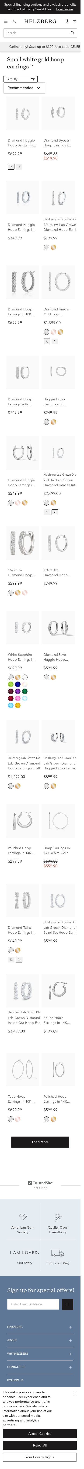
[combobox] (40, 33)
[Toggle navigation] (6, 21)
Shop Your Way (58, 1263)
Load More (40, 1142)
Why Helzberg (17, 1354)
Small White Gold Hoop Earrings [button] (35, 63)
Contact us (16, 1367)
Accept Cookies (39, 1433)
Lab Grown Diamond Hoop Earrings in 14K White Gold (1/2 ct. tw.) (26, 768)
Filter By (12, 79)
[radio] (11, 167)
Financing (15, 1327)
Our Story (24, 1263)
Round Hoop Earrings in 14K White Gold (55, 1022)
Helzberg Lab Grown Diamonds (29, 758)
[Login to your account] (14, 21)
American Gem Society (23, 1230)
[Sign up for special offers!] (67, 1304)
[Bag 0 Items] (74, 21)
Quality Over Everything (58, 1230)
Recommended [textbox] (20, 88)
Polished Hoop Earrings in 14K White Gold (20, 853)
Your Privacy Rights (39, 1457)
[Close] (75, 1393)
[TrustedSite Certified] (40, 1185)
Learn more (64, 9)
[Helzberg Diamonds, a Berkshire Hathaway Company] (40, 21)
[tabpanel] (40, 630)
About (12, 1340)
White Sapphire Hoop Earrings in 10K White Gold (21, 659)
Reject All (40, 1445)
